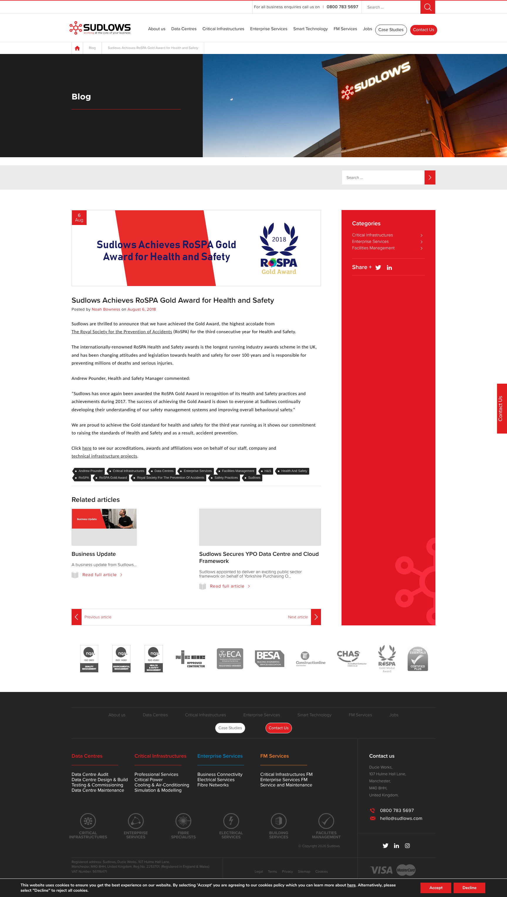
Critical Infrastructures (223, 29)
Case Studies (391, 30)
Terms (272, 872)
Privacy (287, 872)
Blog (92, 48)
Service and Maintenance (286, 785)
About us (156, 29)
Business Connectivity (220, 774)
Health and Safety (294, 471)
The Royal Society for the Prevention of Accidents (122, 332)
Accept (435, 888)
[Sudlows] (100, 28)
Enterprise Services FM (283, 779)
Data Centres (184, 29)
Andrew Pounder (91, 471)
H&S (268, 471)
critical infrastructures (128, 471)
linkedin (396, 845)
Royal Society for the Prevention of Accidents (170, 478)
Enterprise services (198, 471)
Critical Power (148, 779)
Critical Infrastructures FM (286, 774)
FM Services (345, 29)
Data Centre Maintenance (98, 790)
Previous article (97, 617)
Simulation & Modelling (158, 790)
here (87, 448)
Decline (469, 888)
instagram (407, 845)
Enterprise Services (269, 29)
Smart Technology (310, 29)
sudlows (254, 478)
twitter (385, 845)
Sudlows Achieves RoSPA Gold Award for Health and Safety (173, 300)
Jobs (367, 29)
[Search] (430, 177)
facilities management (238, 471)
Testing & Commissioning (97, 785)
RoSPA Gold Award (113, 478)
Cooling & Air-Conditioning (161, 785)
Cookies (321, 872)
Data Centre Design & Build (100, 779)
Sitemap (304, 872)
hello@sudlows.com (401, 818)
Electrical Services (216, 779)
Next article (298, 617)
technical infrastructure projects (104, 456)
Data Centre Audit (90, 774)
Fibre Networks (213, 785)
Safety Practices (226, 478)
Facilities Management (373, 248)
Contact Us (423, 30)
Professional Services (156, 774)
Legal (259, 872)
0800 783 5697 (342, 7)
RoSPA (84, 478)
